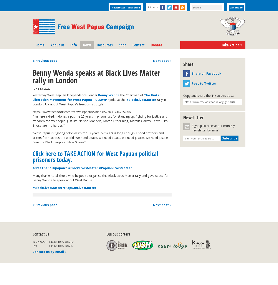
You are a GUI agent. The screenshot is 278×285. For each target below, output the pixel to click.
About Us (57, 45)
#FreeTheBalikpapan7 (50, 168)
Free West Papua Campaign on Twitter (169, 7)
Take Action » (231, 45)
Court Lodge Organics (173, 245)
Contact (138, 45)
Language (236, 7)
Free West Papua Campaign (83, 27)
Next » (162, 61)
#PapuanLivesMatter (115, 168)
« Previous (45, 61)
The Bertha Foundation (116, 245)
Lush (142, 245)
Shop (122, 45)
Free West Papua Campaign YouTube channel (176, 7)
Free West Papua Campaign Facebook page (162, 7)
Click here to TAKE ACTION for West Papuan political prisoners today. (95, 156)
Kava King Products (203, 245)
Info (73, 45)
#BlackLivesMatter (141, 100)
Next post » (162, 205)
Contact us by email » (50, 252)
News (87, 45)
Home (40, 45)
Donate (156, 45)
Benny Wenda (108, 95)
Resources (105, 45)
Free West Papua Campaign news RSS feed (182, 7)
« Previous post (45, 205)
